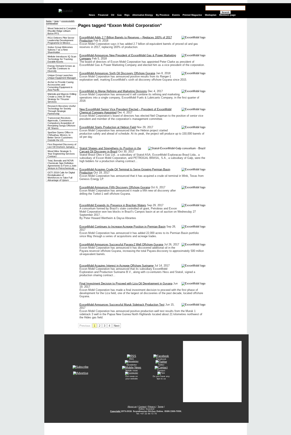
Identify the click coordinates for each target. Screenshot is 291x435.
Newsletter (132, 365)
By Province (162, 15)
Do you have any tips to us (161, 377)
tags (56, 21)
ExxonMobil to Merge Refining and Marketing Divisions (113, 91)
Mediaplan (210, 15)
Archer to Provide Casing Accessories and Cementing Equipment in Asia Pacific (60, 86)
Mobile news (131, 370)
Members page (227, 15)
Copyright (115, 411)
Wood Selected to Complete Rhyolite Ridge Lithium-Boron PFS (62, 31)
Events (176, 15)
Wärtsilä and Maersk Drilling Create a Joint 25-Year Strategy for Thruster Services (62, 98)
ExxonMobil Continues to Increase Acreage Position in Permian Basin (122, 226)
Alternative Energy (142, 15)
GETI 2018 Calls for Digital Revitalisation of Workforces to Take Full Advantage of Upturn (61, 176)
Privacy (152, 406)
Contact (161, 370)
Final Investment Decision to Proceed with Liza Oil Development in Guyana (125, 283)
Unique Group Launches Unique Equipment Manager (62, 76)
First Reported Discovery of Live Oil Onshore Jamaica (62, 145)
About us (132, 406)
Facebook (161, 359)
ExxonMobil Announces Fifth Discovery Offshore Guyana (114, 187)
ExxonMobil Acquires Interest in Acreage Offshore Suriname (116, 265)
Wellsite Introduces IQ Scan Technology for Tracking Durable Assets (62, 59)
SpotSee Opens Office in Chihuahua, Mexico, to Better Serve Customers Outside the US (60, 136)
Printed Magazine (192, 15)
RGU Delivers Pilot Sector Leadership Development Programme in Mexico (61, 40)
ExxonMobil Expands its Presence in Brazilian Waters (112, 205)
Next (117, 325)
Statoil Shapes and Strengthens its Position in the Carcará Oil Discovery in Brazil (110, 150)
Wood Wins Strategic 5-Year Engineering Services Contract (61, 154)
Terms (160, 406)
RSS (131, 359)
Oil (112, 15)
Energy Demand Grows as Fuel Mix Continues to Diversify (61, 68)
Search (225, 12)
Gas (119, 15)
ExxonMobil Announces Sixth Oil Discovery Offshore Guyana (117, 73)
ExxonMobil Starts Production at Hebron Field (107, 127)
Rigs (127, 15)
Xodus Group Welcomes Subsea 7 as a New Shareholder (60, 50)
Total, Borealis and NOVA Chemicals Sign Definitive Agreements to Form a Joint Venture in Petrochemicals (62, 164)
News (92, 15)
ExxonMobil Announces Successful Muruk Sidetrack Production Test (121, 304)
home (49, 21)
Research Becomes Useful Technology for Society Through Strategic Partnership (61, 110)
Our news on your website (131, 377)
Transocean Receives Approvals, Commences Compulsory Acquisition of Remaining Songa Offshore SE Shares (61, 123)
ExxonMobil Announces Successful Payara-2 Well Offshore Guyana (121, 244)
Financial (103, 15)
